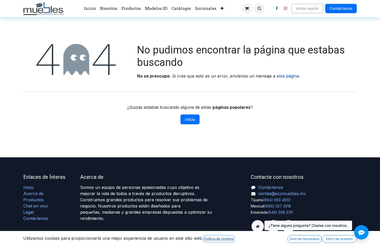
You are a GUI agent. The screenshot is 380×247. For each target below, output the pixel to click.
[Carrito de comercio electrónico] (247, 8)
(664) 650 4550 (277, 200)
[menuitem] (90, 9)
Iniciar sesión (307, 8)
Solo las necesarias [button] (305, 239)
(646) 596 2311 (280, 212)
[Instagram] (285, 8)
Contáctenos (35, 218)
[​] (258, 226)
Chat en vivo (35, 206)
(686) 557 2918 (278, 206)
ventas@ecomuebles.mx (282, 193)
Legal (28, 212)
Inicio (190, 119)
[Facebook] (276, 8)
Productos (33, 199)
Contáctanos (341, 8)
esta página (288, 76)
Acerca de (33, 193)
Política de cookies (218, 239)
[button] (259, 8)
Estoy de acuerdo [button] (339, 239)
